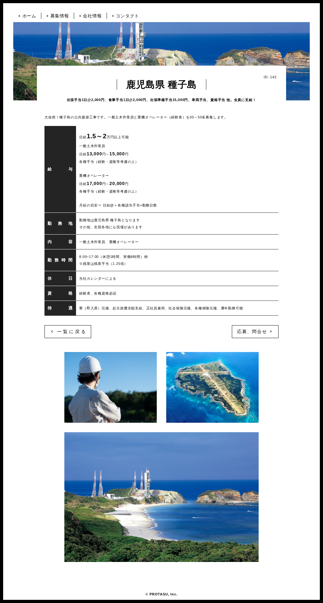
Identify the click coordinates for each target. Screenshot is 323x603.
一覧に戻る (70, 331)
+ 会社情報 (90, 15)
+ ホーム (27, 15)
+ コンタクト (125, 15)
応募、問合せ (253, 331)
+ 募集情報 (57, 15)
